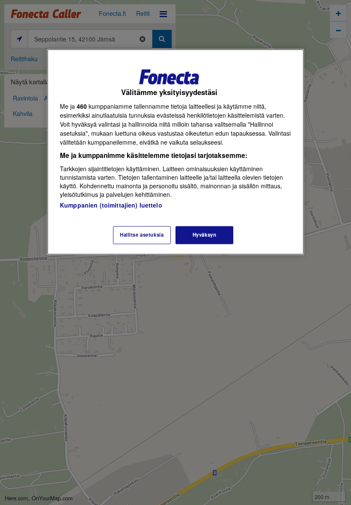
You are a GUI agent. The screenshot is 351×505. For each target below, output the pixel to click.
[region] (175, 152)
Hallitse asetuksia (142, 235)
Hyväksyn (205, 235)
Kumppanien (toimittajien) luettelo (111, 205)
